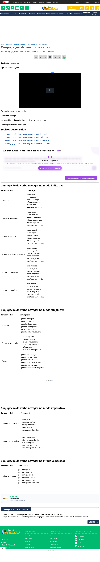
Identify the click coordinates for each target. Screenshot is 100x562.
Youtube (80, 543)
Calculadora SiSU (55, 547)
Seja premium (72, 8)
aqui (52, 72)
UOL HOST (27, 2)
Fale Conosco (29, 547)
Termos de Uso (5, 548)
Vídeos (27, 544)
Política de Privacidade (8, 545)
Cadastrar (28, 536)
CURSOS (41, 2)
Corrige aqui (54, 544)
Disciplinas (29, 539)
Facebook (81, 536)
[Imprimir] (36, 57)
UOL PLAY (48, 2)
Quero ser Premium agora (50, 168)
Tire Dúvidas (54, 539)
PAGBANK (34, 2)
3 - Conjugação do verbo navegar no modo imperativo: (27, 140)
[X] (22, 8)
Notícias (28, 541)
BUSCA (77, 2)
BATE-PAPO (87, 2)
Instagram (81, 539)
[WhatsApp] (3, 8)
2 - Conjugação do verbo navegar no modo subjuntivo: (27, 137)
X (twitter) (81, 546)
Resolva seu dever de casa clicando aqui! (81, 178)
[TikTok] (8, 8)
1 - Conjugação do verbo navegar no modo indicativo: (27, 134)
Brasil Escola (14, 498)
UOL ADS (55, 2)
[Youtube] (17, 8)
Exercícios (53, 536)
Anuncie (3, 542)
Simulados (53, 541)
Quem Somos (5, 539)
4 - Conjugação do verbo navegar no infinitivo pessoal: (27, 143)
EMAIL (97, 2)
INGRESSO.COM (17, 2)
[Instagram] (12, 8)
